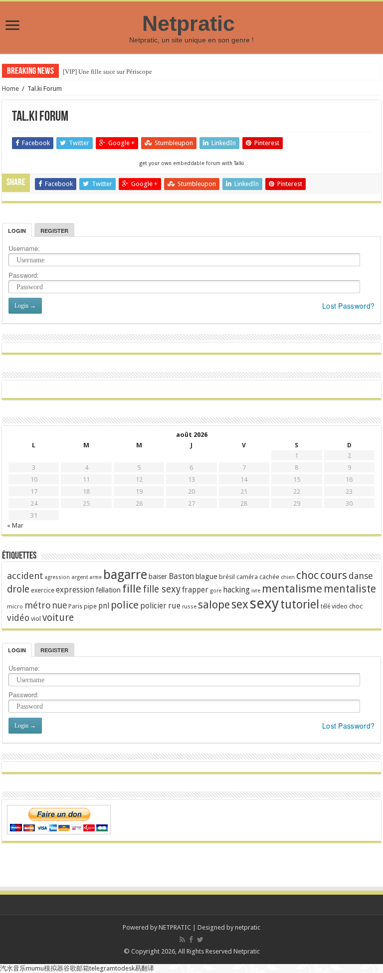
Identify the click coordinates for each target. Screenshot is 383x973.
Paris (75, 606)
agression (57, 577)
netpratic (247, 927)
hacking (236, 589)
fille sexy (162, 589)
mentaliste (350, 589)
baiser (158, 577)
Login (17, 230)
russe (189, 606)
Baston (181, 576)
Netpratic (191, 23)
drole (18, 589)
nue (59, 605)
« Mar (15, 525)
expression (75, 589)
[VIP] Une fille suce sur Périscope (107, 71)
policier (153, 605)
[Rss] (182, 940)
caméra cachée (257, 577)
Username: (24, 248)
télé (325, 606)
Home (10, 88)
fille (131, 588)
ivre (255, 590)
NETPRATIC (175, 927)
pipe (90, 606)
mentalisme (292, 588)
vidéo (18, 617)
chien (288, 577)
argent (79, 577)
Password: (23, 275)
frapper (195, 589)
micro (15, 606)
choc (307, 575)
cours (333, 575)
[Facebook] (191, 940)
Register (54, 230)
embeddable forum (196, 163)
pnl (103, 605)
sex (239, 604)
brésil (227, 577)
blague (206, 576)
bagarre (125, 574)
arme (96, 577)
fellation (108, 590)
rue (174, 605)
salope (214, 604)
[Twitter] (200, 940)
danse (361, 576)
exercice (42, 590)
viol (36, 618)
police (125, 605)
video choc (347, 606)
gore (215, 590)
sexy (264, 603)
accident (25, 576)
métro (37, 605)
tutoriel (299, 604)
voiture (58, 617)
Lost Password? (348, 306)
